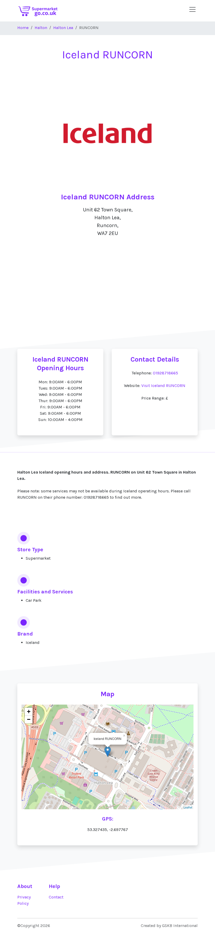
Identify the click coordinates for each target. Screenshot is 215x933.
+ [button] (28, 711)
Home (23, 27)
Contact (56, 897)
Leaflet (188, 807)
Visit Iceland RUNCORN (163, 385)
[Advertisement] (107, 299)
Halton (41, 27)
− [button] (28, 719)
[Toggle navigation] (192, 9)
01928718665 (165, 372)
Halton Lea (63, 27)
